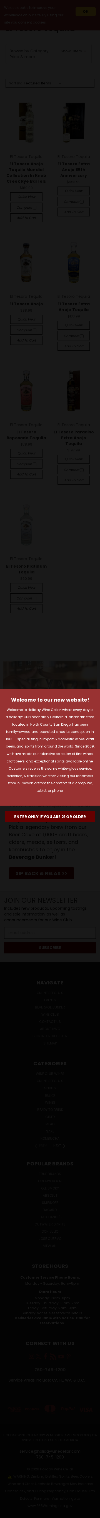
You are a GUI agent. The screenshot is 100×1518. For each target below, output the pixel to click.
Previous (9, 1512)
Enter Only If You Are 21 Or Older (50, 816)
